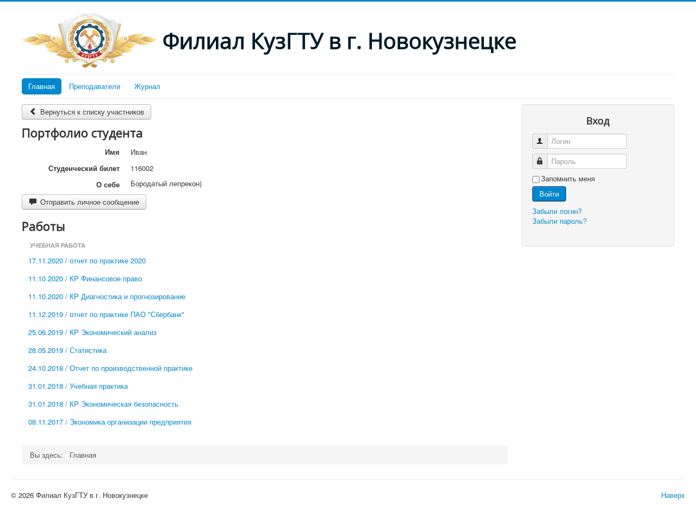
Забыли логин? (557, 211)
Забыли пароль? (559, 221)
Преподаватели (94, 86)
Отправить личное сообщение (88, 202)
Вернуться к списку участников (91, 111)
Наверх (673, 495)
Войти (549, 193)
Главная (41, 86)
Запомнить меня (568, 179)
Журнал (147, 86)
